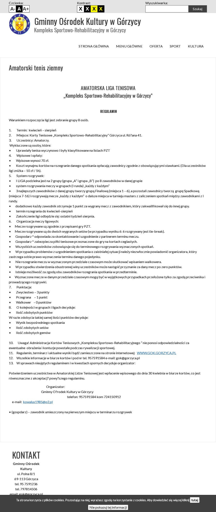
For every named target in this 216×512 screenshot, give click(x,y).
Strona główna (94, 46)
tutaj (194, 500)
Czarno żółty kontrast (94, 9)
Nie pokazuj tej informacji (108, 507)
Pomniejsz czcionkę (12, 9)
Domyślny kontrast (81, 9)
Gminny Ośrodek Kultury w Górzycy (87, 21)
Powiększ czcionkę (26, 9)
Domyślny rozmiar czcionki (19, 9)
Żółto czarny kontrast (101, 9)
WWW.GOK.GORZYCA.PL (156, 353)
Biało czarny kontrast (87, 9)
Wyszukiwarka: (156, 3)
